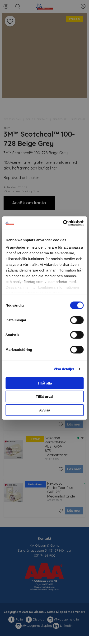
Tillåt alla (44, 383)
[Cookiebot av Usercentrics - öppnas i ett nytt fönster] (63, 223)
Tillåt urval (44, 397)
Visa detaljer (64, 369)
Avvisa (44, 410)
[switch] (77, 320)
